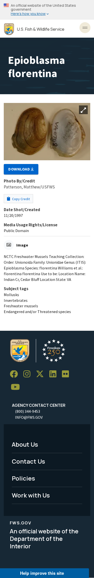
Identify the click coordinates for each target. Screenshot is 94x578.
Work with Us (31, 495)
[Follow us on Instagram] (28, 374)
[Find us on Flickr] (67, 374)
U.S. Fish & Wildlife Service (40, 29)
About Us (25, 444)
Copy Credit (20, 199)
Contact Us (28, 461)
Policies (23, 478)
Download (19, 168)
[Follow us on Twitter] (41, 374)
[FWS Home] (9, 29)
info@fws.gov (29, 417)
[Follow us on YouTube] (17, 387)
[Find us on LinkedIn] (54, 374)
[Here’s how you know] (47, 10)
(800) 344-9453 (27, 411)
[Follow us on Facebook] (15, 374)
